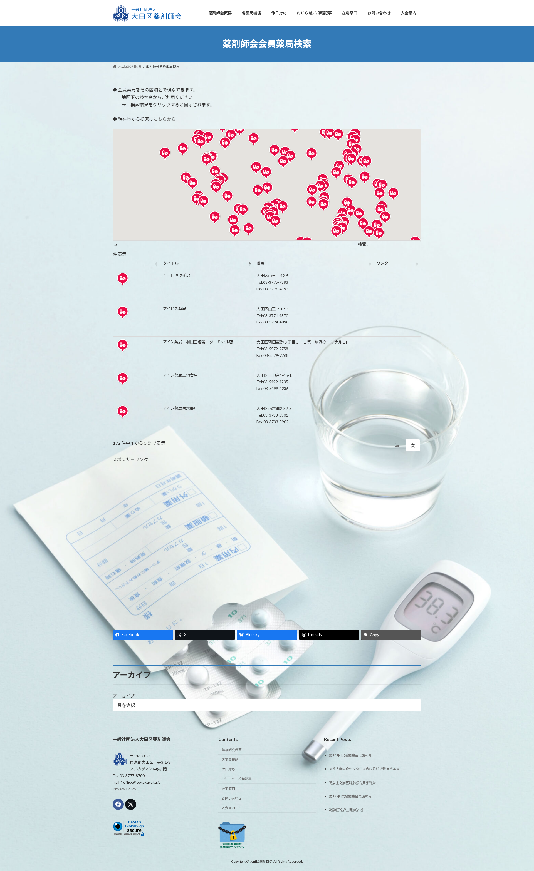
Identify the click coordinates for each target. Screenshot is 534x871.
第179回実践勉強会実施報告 (350, 796)
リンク (382, 263)
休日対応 (228, 769)
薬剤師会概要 (232, 750)
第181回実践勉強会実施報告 (350, 755)
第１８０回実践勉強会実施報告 (352, 782)
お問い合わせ (232, 798)
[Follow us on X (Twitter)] (130, 804)
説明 (260, 263)
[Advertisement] (267, 539)
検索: (363, 244)
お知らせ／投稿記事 (237, 779)
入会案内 (228, 808)
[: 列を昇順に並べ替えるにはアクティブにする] (136, 263)
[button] (242, 210)
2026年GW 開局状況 (346, 809)
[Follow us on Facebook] (118, 804)
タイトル (171, 263)
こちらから (165, 118)
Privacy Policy (124, 788)
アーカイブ (124, 695)
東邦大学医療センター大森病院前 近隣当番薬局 (364, 769)
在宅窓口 (228, 788)
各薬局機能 (230, 759)
